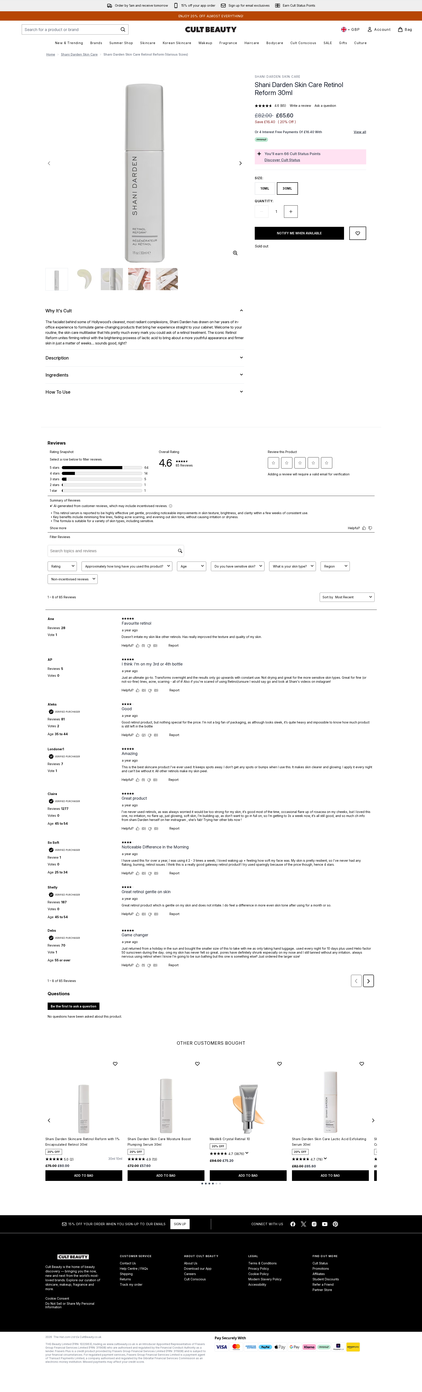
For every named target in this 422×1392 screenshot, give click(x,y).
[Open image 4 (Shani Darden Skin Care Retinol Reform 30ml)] (139, 279)
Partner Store (322, 1290)
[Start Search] (123, 29)
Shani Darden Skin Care (79, 54)
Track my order (131, 1284)
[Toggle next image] (240, 163)
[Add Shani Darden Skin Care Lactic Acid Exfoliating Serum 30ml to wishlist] (361, 1063)
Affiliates (319, 1274)
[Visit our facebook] (293, 1224)
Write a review (300, 105)
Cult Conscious (195, 1279)
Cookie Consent (57, 1298)
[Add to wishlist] (357, 233)
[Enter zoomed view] (235, 253)
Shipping (126, 1274)
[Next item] (373, 1120)
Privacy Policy (258, 1268)
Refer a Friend (323, 1284)
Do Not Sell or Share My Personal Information (69, 1305)
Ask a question (325, 105)
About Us (190, 1263)
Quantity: (264, 201)
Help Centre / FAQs (134, 1268)
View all (360, 132)
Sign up (180, 1224)
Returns (125, 1279)
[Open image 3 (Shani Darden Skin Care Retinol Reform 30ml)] (112, 279)
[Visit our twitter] (303, 1224)
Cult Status (320, 1263)
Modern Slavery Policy (265, 1279)
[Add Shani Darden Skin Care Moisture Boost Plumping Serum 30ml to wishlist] (197, 1063)
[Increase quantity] (291, 211)
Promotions (321, 1268)
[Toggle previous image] (49, 163)
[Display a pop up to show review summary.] (247, 1154)
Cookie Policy (258, 1274)
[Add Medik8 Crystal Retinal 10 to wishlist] (279, 1063)
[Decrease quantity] (261, 211)
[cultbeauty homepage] (211, 29)
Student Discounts (326, 1279)
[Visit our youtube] (324, 1224)
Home (50, 54)
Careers (190, 1274)
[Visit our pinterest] (335, 1224)
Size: (259, 178)
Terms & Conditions (262, 1263)
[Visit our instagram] (314, 1224)
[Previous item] (49, 1120)
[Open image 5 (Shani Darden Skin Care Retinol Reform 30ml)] (167, 279)
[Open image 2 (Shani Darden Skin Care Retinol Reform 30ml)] (84, 279)
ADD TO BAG (83, 1175)
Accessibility (257, 1284)
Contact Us (128, 1263)
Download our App (198, 1268)
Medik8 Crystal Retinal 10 (230, 1139)
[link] (378, 29)
